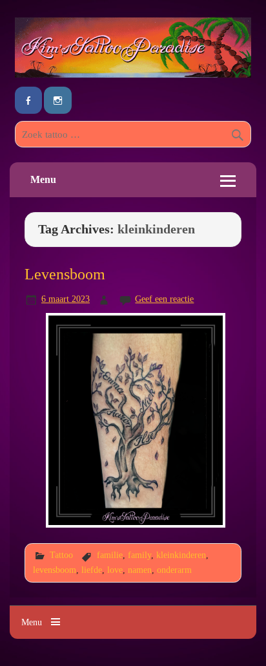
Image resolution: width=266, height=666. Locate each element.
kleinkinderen (181, 555)
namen (140, 569)
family (139, 555)
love (115, 569)
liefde (91, 569)
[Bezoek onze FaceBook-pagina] (28, 100)
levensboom (54, 569)
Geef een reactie (164, 299)
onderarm (174, 569)
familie (110, 555)
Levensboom (65, 274)
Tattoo (61, 555)
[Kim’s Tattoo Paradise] (133, 74)
